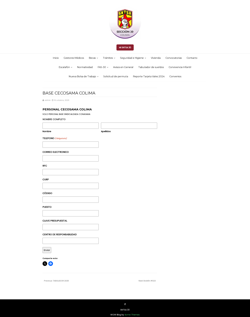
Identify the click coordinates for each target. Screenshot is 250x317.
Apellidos (106, 131)
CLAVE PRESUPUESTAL (55, 220)
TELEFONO (55, 138)
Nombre (47, 131)
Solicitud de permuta (115, 76)
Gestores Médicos (74, 58)
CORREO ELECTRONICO (56, 152)
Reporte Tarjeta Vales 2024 (148, 76)
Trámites (108, 58)
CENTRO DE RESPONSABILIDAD (60, 234)
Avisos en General (123, 67)
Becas (92, 58)
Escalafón (64, 67)
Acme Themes (132, 314)
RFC (45, 165)
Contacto (192, 58)
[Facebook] (125, 304)
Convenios (175, 76)
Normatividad (85, 67)
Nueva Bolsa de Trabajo (82, 76)
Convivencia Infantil (180, 67)
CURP (46, 179)
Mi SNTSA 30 (125, 47)
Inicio (56, 58)
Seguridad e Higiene (132, 58)
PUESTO (47, 207)
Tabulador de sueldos (151, 67)
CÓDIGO (47, 193)
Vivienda (156, 58)
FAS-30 (102, 67)
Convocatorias (174, 58)
